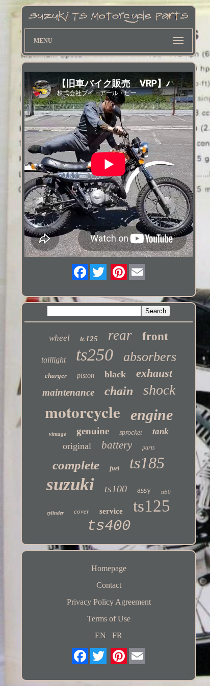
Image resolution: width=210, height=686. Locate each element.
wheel (59, 338)
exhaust (154, 373)
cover (81, 511)
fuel (114, 468)
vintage (57, 434)
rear (120, 335)
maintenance (68, 392)
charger (56, 375)
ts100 (115, 488)
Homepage (108, 568)
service (111, 511)
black (115, 374)
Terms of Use (108, 618)
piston (85, 375)
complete (75, 465)
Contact (108, 585)
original (77, 446)
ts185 (147, 463)
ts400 (108, 526)
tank (160, 431)
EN (100, 635)
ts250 (94, 354)
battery (116, 445)
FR (117, 635)
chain (118, 391)
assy (144, 490)
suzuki (70, 484)
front (155, 336)
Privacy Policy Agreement (109, 602)
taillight (53, 359)
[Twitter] (98, 272)
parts (148, 447)
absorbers (149, 356)
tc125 (89, 339)
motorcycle (82, 412)
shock (159, 390)
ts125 (151, 506)
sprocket (130, 432)
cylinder (55, 513)
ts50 (166, 492)
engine (151, 414)
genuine (92, 431)
